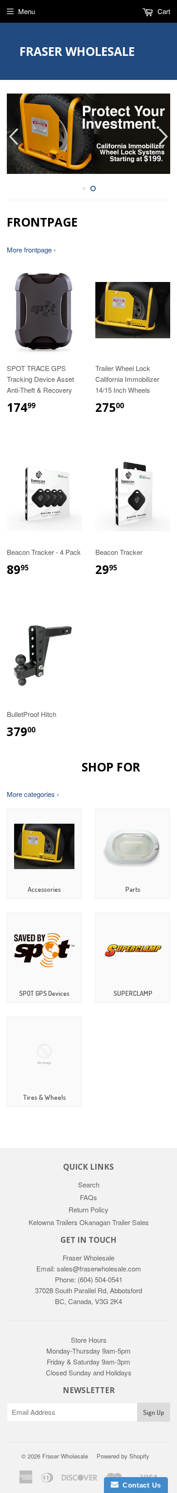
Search (88, 1184)
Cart (163, 11)
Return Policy (88, 1209)
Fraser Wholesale (77, 51)
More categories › (33, 794)
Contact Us (139, 1485)
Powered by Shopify (123, 1456)
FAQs (88, 1197)
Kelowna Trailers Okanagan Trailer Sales (89, 1222)
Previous (12, 136)
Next (164, 136)
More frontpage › (31, 249)
